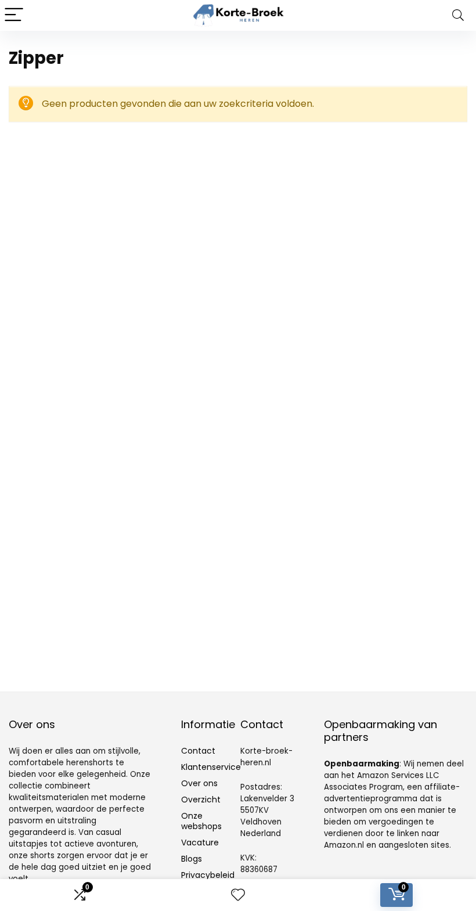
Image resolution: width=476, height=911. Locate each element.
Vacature (200, 842)
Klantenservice (211, 767)
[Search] (458, 15)
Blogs (191, 859)
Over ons (199, 783)
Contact (198, 751)
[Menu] (14, 15)
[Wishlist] (238, 895)
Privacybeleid (208, 875)
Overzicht (201, 799)
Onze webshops (201, 821)
